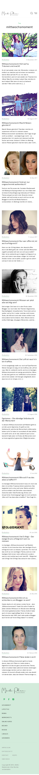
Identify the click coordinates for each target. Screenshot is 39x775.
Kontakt (5, 755)
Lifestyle (5, 709)
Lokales (5, 734)
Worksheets (7, 717)
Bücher (4, 725)
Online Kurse (7, 721)
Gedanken (6, 738)
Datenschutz (7, 751)
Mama (4, 713)
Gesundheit (6, 705)
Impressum (6, 747)
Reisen (4, 730)
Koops (14, 755)
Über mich (6, 759)
